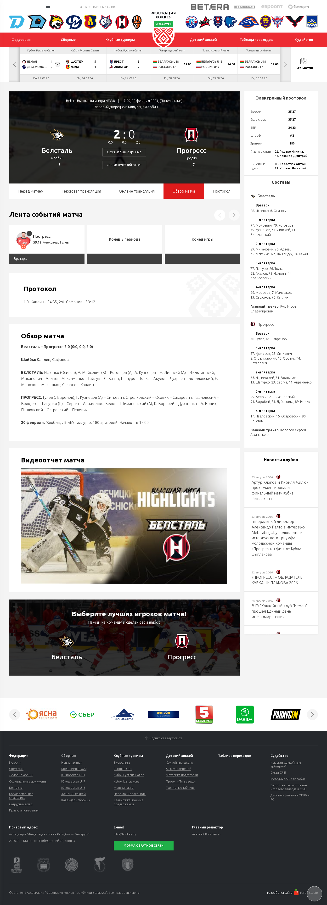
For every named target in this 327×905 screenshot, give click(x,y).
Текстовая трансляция (81, 191)
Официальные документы (28, 781)
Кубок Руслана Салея (129, 775)
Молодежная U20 (73, 768)
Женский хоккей (73, 793)
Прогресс (191, 150)
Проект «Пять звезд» (181, 781)
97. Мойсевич (261, 225)
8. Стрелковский (263, 358)
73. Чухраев (278, 273)
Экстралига (122, 762)
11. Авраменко (300, 382)
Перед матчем (31, 191)
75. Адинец (283, 249)
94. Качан (301, 254)
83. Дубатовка (282, 402)
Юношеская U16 (73, 787)
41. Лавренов (276, 339)
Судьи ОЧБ (278, 772)
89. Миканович (261, 249)
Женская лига (124, 787)
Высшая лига (123, 768)
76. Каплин (280, 297)
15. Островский (288, 416)
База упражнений (178, 768)
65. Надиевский (262, 378)
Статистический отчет (124, 165)
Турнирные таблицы (180, 787)
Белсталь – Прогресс (41, 346)
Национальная (71, 762)
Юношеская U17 (73, 781)
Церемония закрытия (130, 793)
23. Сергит (279, 382)
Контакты (16, 787)
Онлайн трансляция (137, 191)
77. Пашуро (259, 269)
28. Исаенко (259, 211)
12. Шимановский (281, 397)
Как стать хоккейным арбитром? (286, 764)
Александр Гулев (56, 242)
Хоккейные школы (179, 762)
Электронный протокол (281, 97)
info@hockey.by (125, 834)
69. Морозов (260, 292)
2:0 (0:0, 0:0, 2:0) (78, 346)
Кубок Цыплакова (127, 781)
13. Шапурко (260, 382)
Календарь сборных (75, 800)
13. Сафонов (260, 297)
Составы (281, 182)
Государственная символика (21, 795)
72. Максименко (263, 254)
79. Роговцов (283, 225)
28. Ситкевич (282, 353)
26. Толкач (277, 269)
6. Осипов (278, 211)
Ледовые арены (21, 775)
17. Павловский (262, 416)
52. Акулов (258, 273)
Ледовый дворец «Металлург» (118, 107)
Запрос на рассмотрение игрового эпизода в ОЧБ (289, 787)
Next (285, 64)
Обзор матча (184, 191)
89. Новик (302, 402)
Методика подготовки (182, 775)
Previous (14, 64)
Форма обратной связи (144, 845)
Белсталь (57, 150)
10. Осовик (286, 358)
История (15, 762)
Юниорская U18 (73, 775)
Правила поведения (24, 810)
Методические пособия (288, 779)
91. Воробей (260, 402)
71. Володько (286, 378)
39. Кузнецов (260, 230)
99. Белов (258, 397)
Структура (16, 768)
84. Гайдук (284, 254)
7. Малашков (282, 292)
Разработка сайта (280, 892)
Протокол (222, 191)
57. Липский (281, 230)
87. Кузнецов (260, 353)
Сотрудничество (21, 804)
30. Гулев (257, 339)
